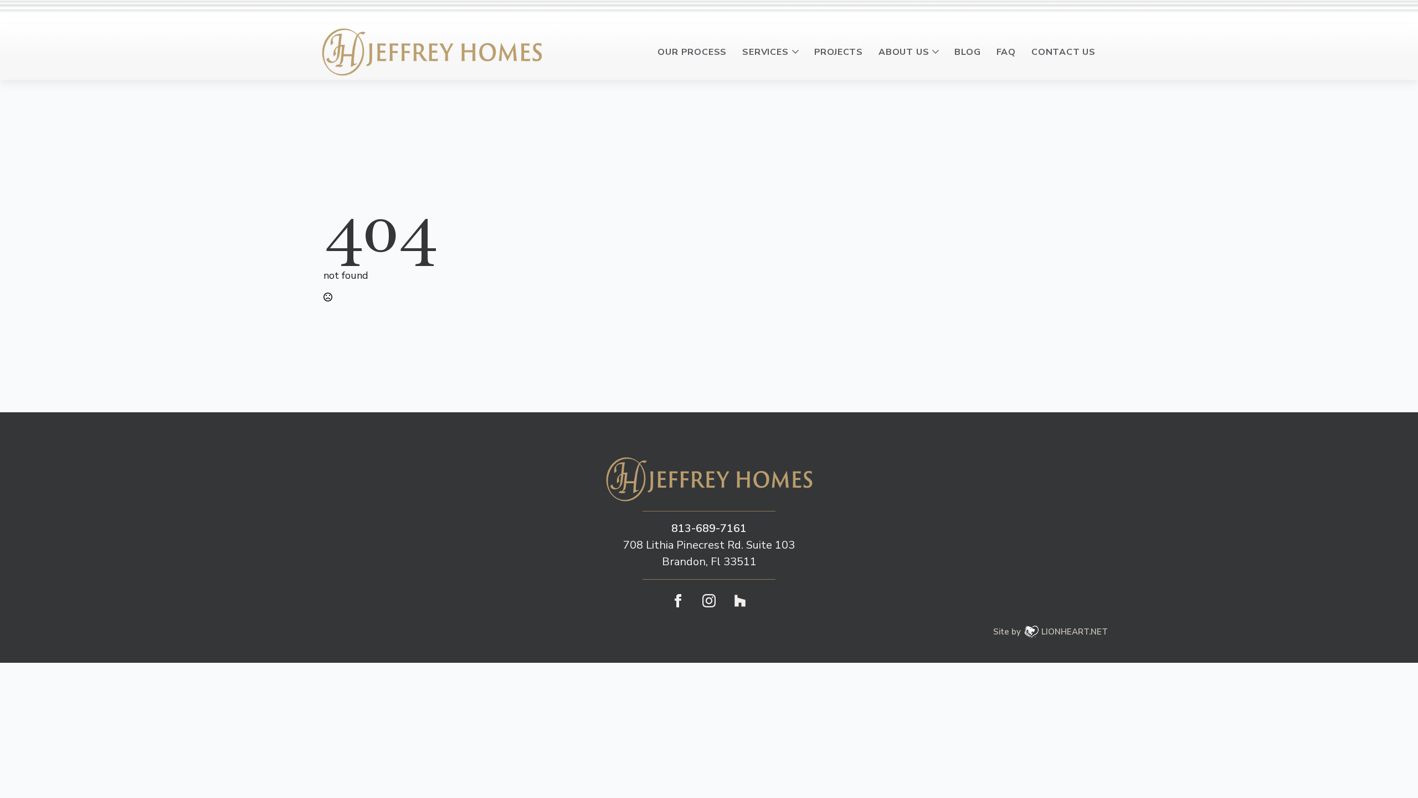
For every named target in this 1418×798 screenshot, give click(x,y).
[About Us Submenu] (938, 52)
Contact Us (1063, 52)
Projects (838, 52)
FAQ (1006, 52)
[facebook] (678, 601)
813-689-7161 (709, 528)
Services (765, 52)
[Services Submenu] (797, 52)
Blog (967, 52)
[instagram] (709, 601)
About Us (903, 52)
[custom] (740, 601)
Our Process (692, 52)
